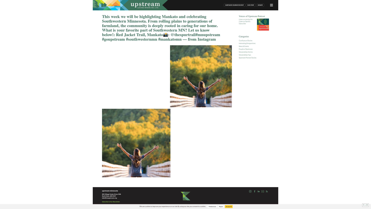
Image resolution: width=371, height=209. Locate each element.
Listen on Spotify (244, 21)
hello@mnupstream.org (109, 198)
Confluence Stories (245, 41)
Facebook (254, 191)
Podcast (266, 191)
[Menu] (272, 5)
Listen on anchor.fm (245, 19)
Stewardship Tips (245, 55)
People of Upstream (246, 49)
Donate (260, 5)
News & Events (244, 46)
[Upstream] (185, 5)
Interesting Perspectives (247, 43)
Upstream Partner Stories (247, 58)
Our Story (250, 5)
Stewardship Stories (246, 52)
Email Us (262, 191)
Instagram (250, 191)
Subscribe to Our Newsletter (111, 202)
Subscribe (242, 23)
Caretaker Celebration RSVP (234, 5)
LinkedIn (258, 191)
